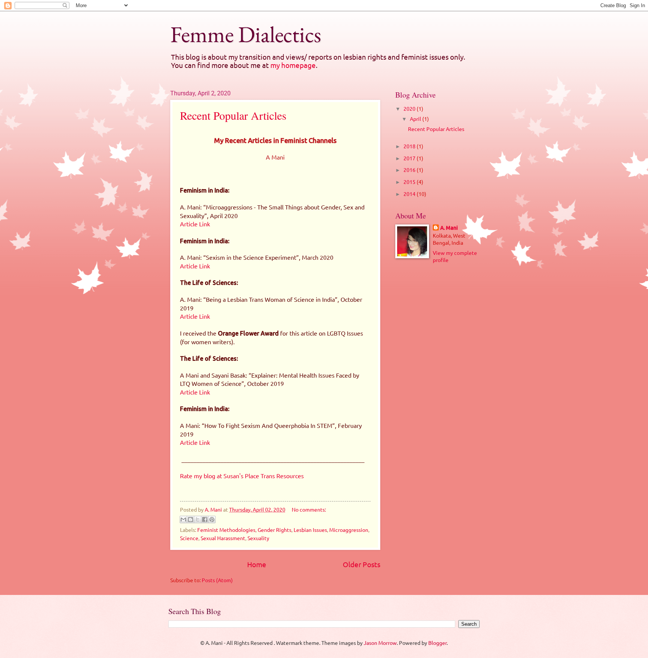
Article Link (195, 223)
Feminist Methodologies (226, 529)
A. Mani (449, 228)
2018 (410, 146)
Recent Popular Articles (233, 115)
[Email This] (183, 519)
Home (256, 564)
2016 (410, 169)
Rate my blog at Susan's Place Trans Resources (242, 475)
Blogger (437, 642)
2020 (410, 108)
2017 (410, 158)
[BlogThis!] (190, 519)
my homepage (293, 64)
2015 (410, 181)
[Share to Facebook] (204, 519)
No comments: (309, 509)
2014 (410, 193)
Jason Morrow (380, 642)
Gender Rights (274, 529)
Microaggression (348, 529)
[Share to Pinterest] (212, 519)
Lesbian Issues (310, 529)
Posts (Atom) (217, 580)
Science (189, 538)
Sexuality (258, 538)
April (416, 118)
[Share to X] (197, 519)
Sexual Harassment (223, 538)
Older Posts (361, 564)
